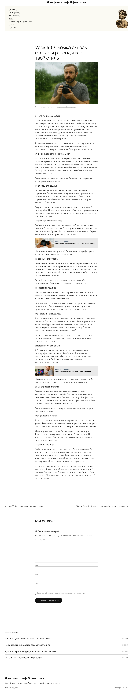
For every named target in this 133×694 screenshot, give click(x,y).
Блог (11, 18)
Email (37, 574)
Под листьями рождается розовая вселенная (27, 645)
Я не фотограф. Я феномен (66, 2)
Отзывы (12, 24)
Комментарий (40, 540)
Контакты (13, 27)
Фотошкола (14, 15)
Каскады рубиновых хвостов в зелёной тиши (27, 638)
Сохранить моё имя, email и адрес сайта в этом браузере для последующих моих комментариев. (61, 594)
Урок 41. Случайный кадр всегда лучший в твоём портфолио (100, 506)
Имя (37, 565)
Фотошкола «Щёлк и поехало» (66, 107)
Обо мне (13, 9)
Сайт (36, 584)
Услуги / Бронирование (20, 21)
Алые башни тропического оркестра (23, 657)
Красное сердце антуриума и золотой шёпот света (30, 651)
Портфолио (14, 12)
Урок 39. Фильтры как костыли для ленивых (25, 506)
